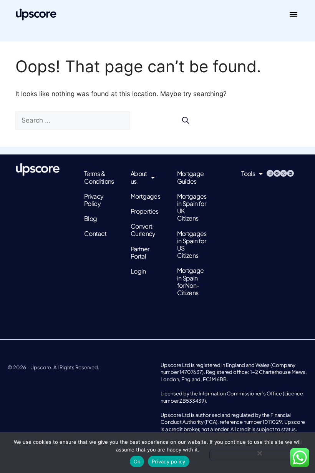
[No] (259, 455)
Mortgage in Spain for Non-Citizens (188, 281)
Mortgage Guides (188, 177)
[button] (293, 14)
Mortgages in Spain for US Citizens (188, 244)
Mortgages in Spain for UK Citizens (188, 207)
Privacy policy (169, 461)
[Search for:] (73, 120)
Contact (95, 233)
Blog (90, 218)
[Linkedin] (290, 173)
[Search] (185, 120)
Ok (137, 461)
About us (139, 177)
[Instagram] (270, 173)
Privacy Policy (94, 199)
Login (138, 271)
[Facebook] (277, 173)
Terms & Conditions (95, 177)
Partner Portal (140, 252)
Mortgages (142, 196)
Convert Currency (142, 229)
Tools (248, 173)
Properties (142, 211)
